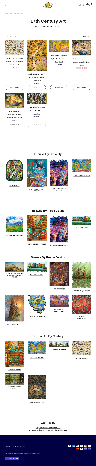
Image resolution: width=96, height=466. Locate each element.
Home (6, 13)
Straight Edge (59, 289)
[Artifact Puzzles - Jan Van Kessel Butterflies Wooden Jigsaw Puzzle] (14, 47)
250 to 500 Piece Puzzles (59, 246)
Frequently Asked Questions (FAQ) (48, 428)
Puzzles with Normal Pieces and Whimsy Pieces (14, 275)
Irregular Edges (36, 274)
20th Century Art (37, 357)
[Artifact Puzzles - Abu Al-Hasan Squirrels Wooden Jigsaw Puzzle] (37, 55)
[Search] (83, 5)
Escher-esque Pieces (82, 291)
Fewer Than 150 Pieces (14, 236)
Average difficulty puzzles (36, 190)
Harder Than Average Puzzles (59, 189)
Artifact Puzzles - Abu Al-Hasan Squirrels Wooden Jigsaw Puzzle (36, 77)
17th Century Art (81, 358)
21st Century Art (14, 369)
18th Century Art (59, 350)
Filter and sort (12, 36)
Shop (11, 13)
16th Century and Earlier (14, 387)
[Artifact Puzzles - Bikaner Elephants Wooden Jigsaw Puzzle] (81, 48)
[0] (90, 5)
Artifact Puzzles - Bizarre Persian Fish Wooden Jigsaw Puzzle (37, 111)
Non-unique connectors (82, 317)
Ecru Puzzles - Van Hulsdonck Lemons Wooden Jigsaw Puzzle (14, 114)
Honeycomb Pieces (14, 324)
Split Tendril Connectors (59, 310)
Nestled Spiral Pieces (36, 317)
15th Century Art (37, 403)
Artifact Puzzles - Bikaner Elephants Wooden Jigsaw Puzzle (81, 62)
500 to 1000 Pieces (81, 228)
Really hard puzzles (82, 175)
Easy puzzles (14, 185)
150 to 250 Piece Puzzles (37, 244)
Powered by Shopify (34, 453)
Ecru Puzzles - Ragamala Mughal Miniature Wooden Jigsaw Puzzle (59, 59)
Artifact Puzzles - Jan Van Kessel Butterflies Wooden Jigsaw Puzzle (14, 61)
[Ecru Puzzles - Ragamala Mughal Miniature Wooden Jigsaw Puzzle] (59, 46)
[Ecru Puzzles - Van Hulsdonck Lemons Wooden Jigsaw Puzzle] (14, 100)
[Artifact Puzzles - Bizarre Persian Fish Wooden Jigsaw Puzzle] (37, 98)
